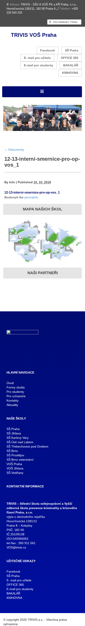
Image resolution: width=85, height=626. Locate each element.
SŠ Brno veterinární (20, 459)
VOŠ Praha (14, 464)
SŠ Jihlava (14, 433)
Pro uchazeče (16, 396)
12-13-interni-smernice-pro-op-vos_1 (32, 192)
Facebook (47, 50)
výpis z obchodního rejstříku (26, 516)
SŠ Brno (12, 451)
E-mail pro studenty (38, 65)
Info (12, 182)
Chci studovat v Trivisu (64, 22)
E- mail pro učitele (37, 58)
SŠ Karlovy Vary (18, 437)
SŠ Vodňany (15, 472)
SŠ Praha (71, 50)
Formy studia (16, 387)
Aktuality (12, 405)
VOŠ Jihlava (15, 468)
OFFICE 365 (69, 58)
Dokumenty (14, 149)
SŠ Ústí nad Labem (20, 442)
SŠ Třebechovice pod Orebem (27, 446)
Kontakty (13, 400)
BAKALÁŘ (70, 65)
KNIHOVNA (70, 72)
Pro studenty (15, 391)
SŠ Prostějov (15, 455)
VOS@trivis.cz (16, 547)
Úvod (10, 383)
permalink (31, 197)
